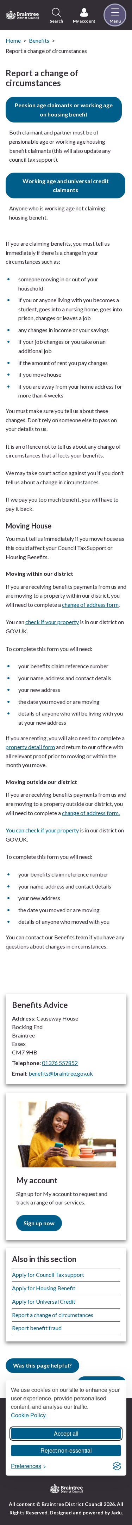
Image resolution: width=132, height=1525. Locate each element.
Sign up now (39, 1223)
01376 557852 (60, 1062)
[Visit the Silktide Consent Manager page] (117, 1466)
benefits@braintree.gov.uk (61, 1073)
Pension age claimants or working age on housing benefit (64, 110)
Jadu (116, 1512)
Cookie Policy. (29, 1415)
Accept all (66, 1433)
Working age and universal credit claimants (66, 185)
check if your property (52, 621)
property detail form (30, 746)
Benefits (39, 40)
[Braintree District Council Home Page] (22, 15)
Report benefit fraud (37, 1327)
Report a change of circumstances (52, 1314)
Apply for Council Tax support (48, 1274)
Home (13, 40)
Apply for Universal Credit (43, 1301)
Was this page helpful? (42, 1365)
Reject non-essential (66, 1450)
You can (15, 830)
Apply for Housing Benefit (43, 1288)
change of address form (90, 604)
